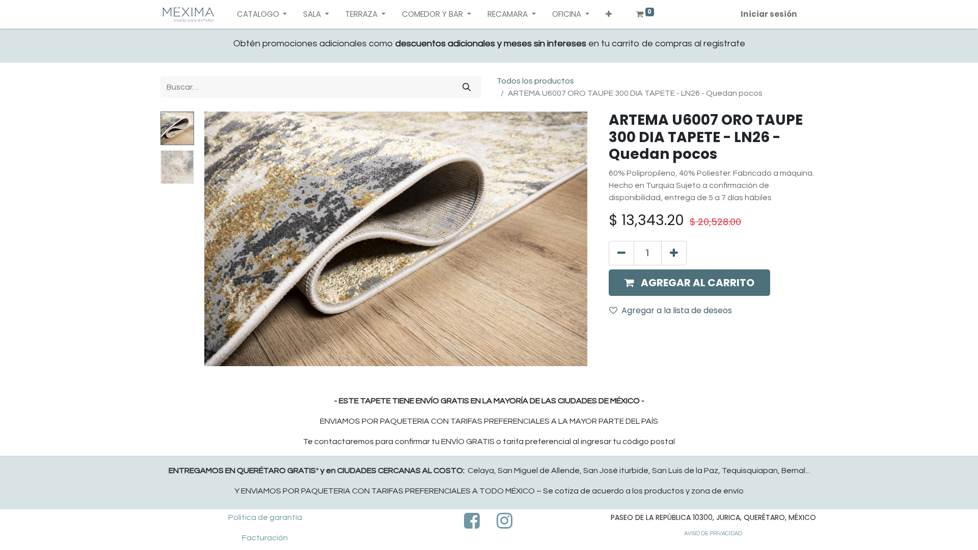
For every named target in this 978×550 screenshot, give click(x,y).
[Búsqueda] (466, 87)
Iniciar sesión (769, 14)
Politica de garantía (265, 517)
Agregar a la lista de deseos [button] (676, 310)
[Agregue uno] (674, 253)
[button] (608, 14)
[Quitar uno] (621, 253)
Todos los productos (535, 81)
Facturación (265, 538)
